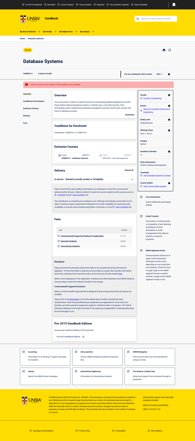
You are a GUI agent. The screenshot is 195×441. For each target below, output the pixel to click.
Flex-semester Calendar (119, 5)
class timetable (78, 195)
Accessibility (120, 431)
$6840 (123, 241)
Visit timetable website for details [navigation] (156, 176)
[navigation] (70, 336)
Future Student (85, 5)
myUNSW (61, 195)
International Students (70, 246)
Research (100, 5)
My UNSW (51, 5)
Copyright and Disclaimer (43, 431)
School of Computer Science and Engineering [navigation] (156, 110)
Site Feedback (156, 431)
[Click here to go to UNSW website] (30, 20)
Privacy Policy (84, 431)
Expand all (129, 170)
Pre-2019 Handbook (33, 5)
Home (22, 38)
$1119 (123, 236)
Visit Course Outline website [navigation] (154, 186)
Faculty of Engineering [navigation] (152, 98)
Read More (130, 115)
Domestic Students (69, 241)
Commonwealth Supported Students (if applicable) (82, 236)
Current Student (67, 5)
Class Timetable (140, 5)
